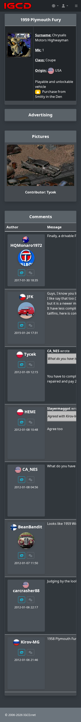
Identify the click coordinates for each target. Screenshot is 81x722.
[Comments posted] (30, 272)
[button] (55, 6)
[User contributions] (21, 272)
